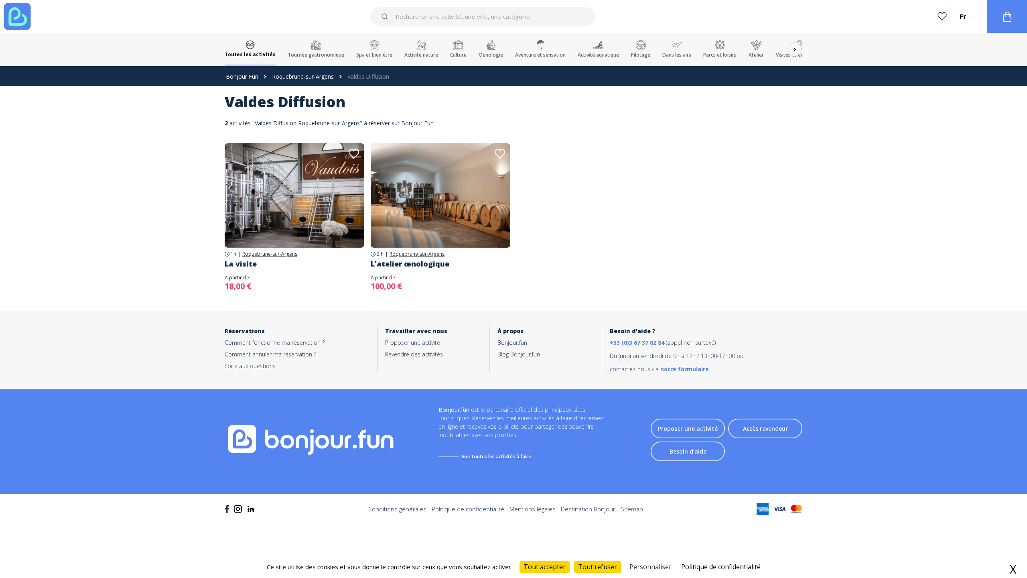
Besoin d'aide (688, 451)
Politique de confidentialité (468, 509)
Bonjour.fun (512, 342)
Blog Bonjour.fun (518, 354)
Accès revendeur (765, 428)
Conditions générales (397, 509)
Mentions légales (532, 509)
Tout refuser (597, 566)
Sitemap (632, 509)
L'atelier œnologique (410, 264)
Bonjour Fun (242, 76)
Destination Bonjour (588, 509)
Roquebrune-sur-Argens (303, 76)
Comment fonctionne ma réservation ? (275, 342)
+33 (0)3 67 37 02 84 (637, 342)
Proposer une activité (412, 342)
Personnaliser (650, 566)
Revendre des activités (414, 354)
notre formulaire (684, 369)
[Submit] (386, 16)
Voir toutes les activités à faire (496, 456)
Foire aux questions (250, 366)
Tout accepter (545, 566)
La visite (241, 264)
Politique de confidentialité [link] (721, 566)
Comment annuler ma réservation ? (270, 354)
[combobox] (483, 16)
